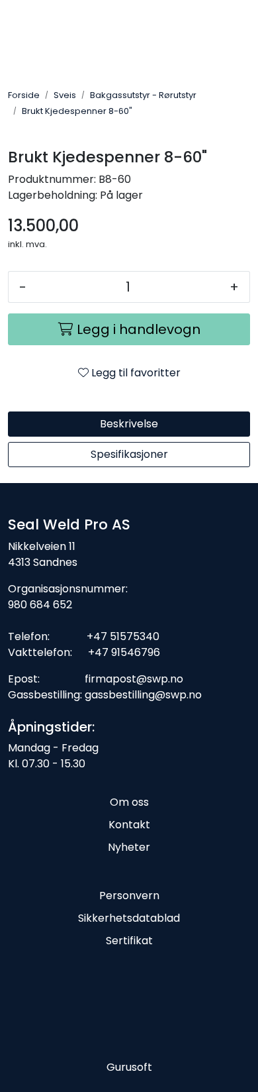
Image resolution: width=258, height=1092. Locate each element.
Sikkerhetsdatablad (129, 918)
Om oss (129, 802)
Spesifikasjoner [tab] (129, 454)
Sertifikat (129, 940)
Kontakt (129, 824)
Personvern (129, 895)
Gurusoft (129, 1067)
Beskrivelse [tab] (129, 423)
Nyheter (129, 847)
